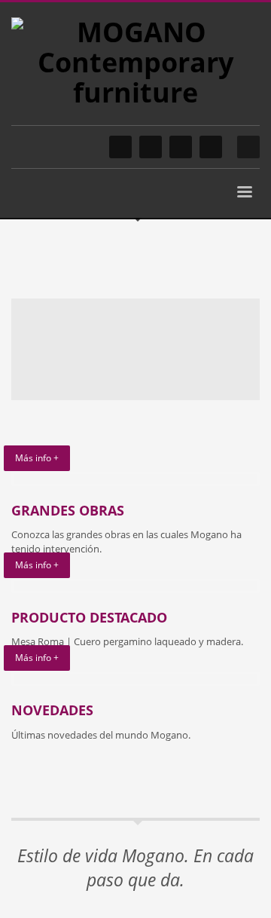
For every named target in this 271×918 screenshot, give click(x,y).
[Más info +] (135, 479)
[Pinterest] (180, 147)
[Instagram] (120, 147)
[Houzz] (210, 147)
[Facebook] (150, 147)
